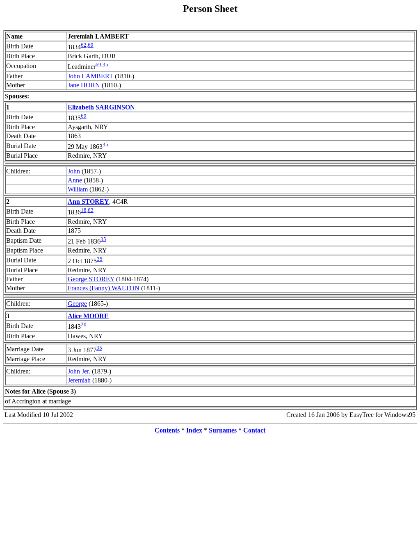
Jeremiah (79, 380)
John (74, 171)
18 (84, 210)
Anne (75, 180)
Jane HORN (84, 85)
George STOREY (91, 278)
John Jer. (79, 371)
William (78, 189)
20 (84, 324)
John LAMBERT (90, 76)
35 (105, 64)
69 (91, 45)
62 (84, 45)
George (77, 303)
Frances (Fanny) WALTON (103, 288)
